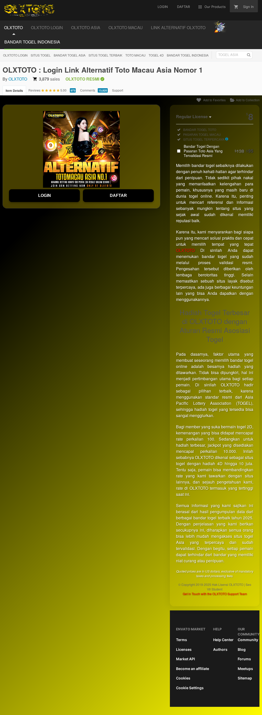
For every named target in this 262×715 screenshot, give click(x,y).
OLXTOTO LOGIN (15, 55)
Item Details (14, 90)
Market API (185, 659)
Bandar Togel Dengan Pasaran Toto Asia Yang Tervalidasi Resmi (218, 151)
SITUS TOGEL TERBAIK (105, 55)
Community (248, 640)
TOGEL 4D (156, 55)
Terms (181, 640)
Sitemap (245, 678)
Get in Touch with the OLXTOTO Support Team (215, 593)
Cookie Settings (190, 688)
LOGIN (44, 195)
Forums (244, 659)
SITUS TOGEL (41, 55)
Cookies (183, 678)
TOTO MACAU (135, 55)
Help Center (223, 640)
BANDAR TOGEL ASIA (69, 55)
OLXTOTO (17, 79)
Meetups (245, 668)
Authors (220, 649)
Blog (242, 649)
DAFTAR (118, 195)
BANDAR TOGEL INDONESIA (188, 55)
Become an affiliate (192, 668)
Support (117, 90)
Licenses (184, 649)
